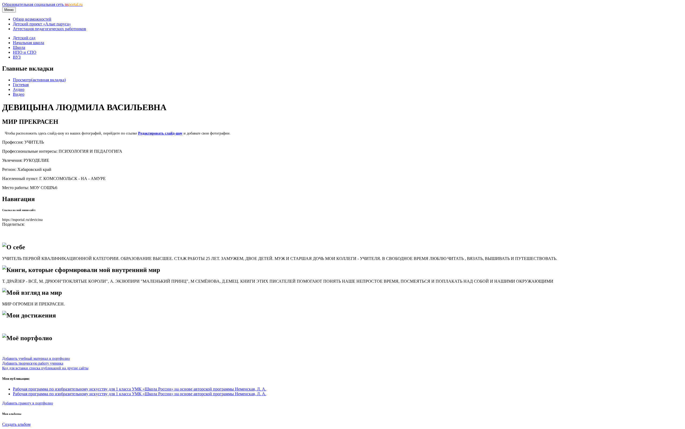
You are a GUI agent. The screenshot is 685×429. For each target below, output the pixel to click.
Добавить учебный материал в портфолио (36, 358)
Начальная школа (28, 42)
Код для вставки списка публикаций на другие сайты (45, 368)
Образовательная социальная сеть (42, 4)
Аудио (18, 89)
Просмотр (39, 80)
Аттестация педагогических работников (49, 28)
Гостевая (21, 84)
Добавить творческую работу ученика (32, 363)
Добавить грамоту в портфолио (27, 403)
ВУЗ (17, 57)
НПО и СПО (24, 52)
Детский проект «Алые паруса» (42, 24)
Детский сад (24, 38)
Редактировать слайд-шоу (160, 133)
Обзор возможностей (32, 19)
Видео (18, 94)
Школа (19, 47)
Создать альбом (16, 424)
